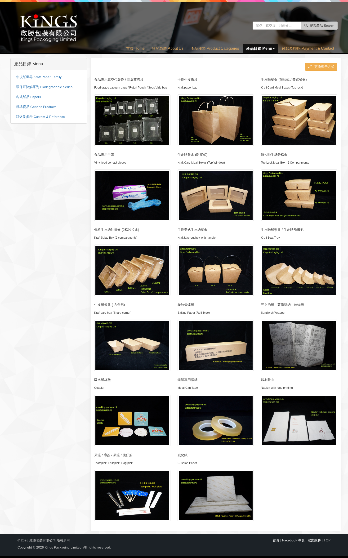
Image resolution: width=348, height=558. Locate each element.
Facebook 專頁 (293, 540)
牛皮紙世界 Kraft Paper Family (39, 77)
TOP (327, 540)
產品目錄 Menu (259, 48)
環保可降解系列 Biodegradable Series (44, 87)
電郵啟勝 (314, 540)
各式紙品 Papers (28, 97)
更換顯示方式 (323, 67)
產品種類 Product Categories (215, 48)
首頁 (276, 540)
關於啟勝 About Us (167, 48)
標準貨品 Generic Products (36, 107)
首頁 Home (135, 48)
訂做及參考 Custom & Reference (40, 117)
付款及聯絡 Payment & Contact (308, 48)
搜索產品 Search (322, 25)
